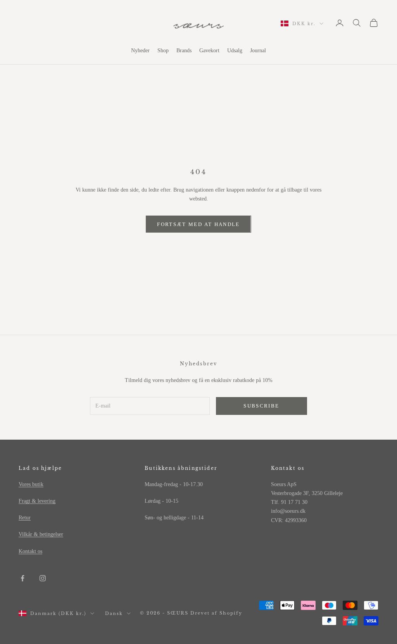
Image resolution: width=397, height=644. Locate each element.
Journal (258, 50)
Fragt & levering (37, 501)
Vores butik (31, 484)
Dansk (114, 613)
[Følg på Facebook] (22, 578)
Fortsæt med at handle (198, 224)
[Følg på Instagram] (43, 578)
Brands (184, 50)
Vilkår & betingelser (41, 534)
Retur (25, 518)
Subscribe (261, 406)
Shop (163, 50)
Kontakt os (30, 551)
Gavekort (209, 50)
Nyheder (140, 50)
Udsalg (234, 50)
